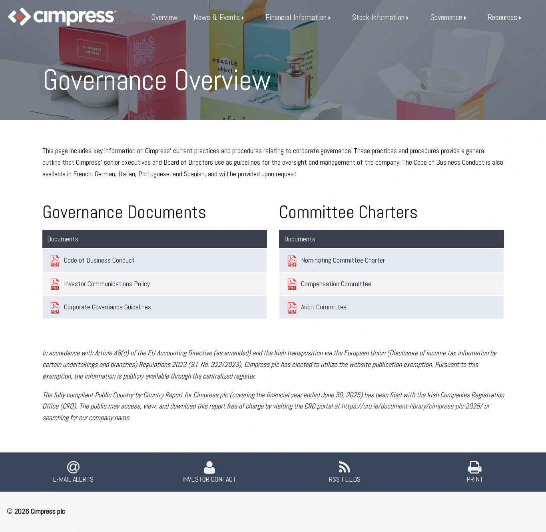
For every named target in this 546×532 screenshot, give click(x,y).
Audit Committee (324, 306)
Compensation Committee (336, 283)
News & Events (216, 17)
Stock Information (378, 17)
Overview (164, 17)
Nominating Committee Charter (343, 260)
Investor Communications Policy (107, 283)
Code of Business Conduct (99, 260)
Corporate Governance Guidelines (107, 306)
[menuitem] (164, 17)
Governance (446, 17)
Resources (502, 17)
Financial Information (296, 17)
